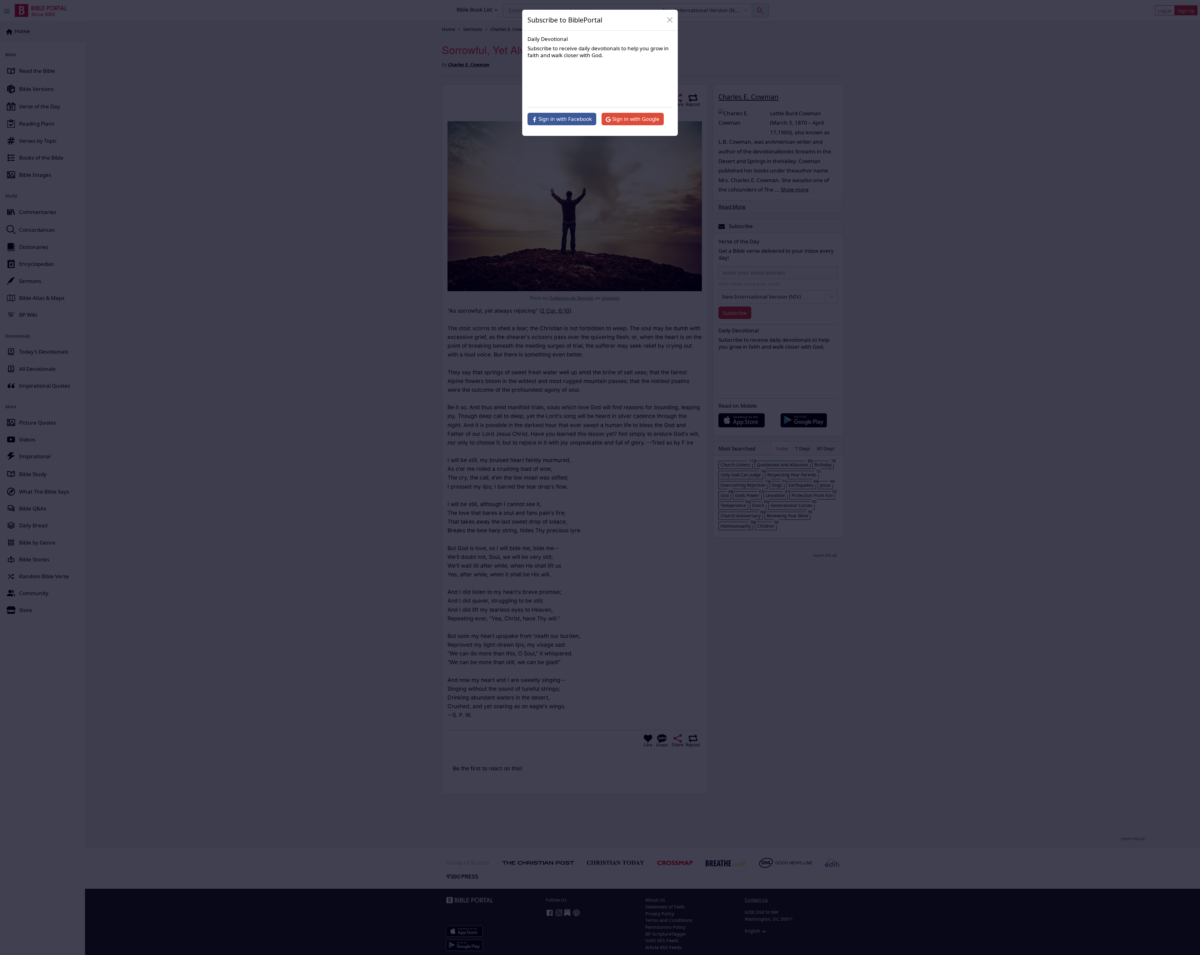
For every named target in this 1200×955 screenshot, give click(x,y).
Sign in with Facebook (564, 118)
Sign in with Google (635, 118)
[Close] (670, 20)
